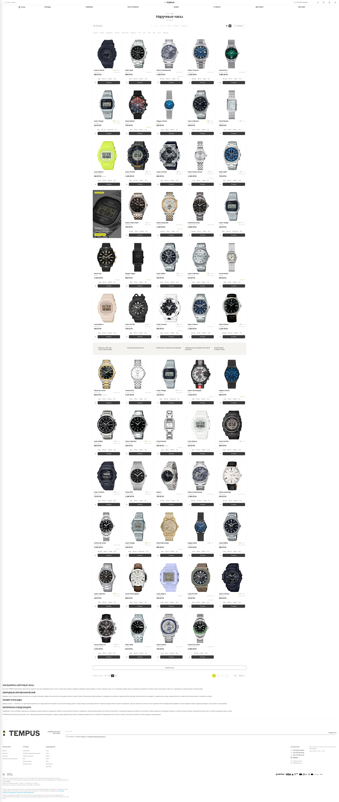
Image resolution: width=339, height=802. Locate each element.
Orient (47, 758)
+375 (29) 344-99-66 (298, 750)
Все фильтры (99, 25)
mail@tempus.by (297, 763)
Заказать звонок (297, 761)
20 (105, 675)
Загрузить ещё (169, 667)
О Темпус (217, 7)
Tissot (47, 750)
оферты (83, 736)
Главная (168, 13)
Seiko (47, 761)
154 (235, 675)
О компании (26, 750)
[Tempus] (21, 733)
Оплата (5, 750)
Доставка (259, 7)
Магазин (301, 7)
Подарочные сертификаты (10, 758)
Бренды (47, 7)
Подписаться (332, 732)
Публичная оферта (28, 756)
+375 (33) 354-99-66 (298, 752)
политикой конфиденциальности (96, 736)
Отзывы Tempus (27, 761)
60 (112, 675)
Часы (23, 7)
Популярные (239, 25)
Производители (27, 763)
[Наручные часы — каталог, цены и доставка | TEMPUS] (169, 2)
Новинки (89, 7)
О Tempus (26, 747)
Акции (176, 7)
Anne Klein (48, 766)
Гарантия (5, 756)
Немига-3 (181, 76)
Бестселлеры (133, 7)
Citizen (47, 756)
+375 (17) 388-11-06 (298, 755)
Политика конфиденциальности (31, 753)
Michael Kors (49, 763)
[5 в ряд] (230, 25)
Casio (47, 753)
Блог (24, 758)
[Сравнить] (95, 82)
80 (116, 675)
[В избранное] (118, 40)
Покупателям (7, 747)
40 (109, 675)
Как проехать (312, 748)
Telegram (295, 757)
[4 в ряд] (226, 25)
